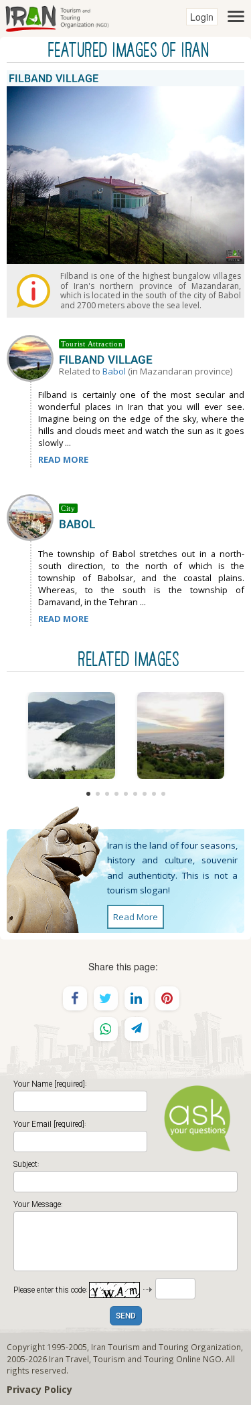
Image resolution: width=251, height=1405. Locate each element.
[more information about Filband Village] (33, 357)
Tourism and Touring (133, 1359)
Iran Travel (69, 1359)
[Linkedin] (136, 998)
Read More (135, 917)
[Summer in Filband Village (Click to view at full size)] (71, 735)
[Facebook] (75, 998)
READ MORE (63, 459)
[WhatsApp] (106, 1029)
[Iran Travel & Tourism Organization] (57, 16)
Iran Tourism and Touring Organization (166, 1346)
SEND (126, 1316)
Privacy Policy (39, 1389)
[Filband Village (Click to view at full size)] (180, 735)
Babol (114, 371)
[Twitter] (106, 998)
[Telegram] (136, 1029)
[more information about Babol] (33, 516)
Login (202, 16)
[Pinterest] (167, 998)
